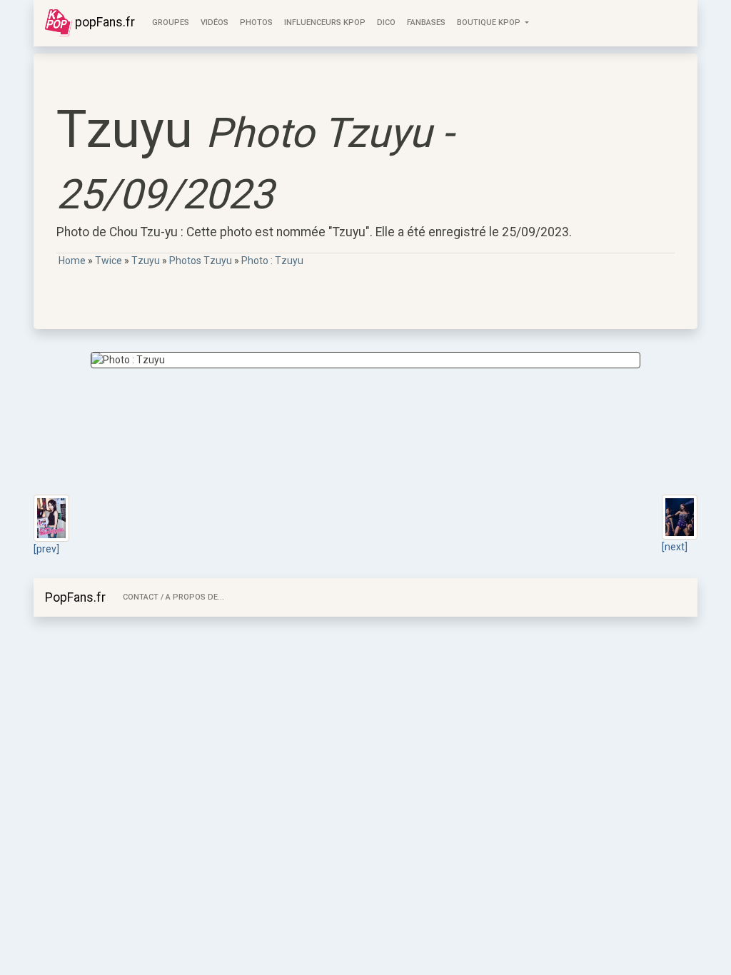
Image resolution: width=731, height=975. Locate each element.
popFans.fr (103, 22)
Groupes (170, 22)
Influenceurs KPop (325, 22)
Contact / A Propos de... (173, 597)
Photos (256, 22)
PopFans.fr (75, 597)
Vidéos (214, 22)
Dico (386, 22)
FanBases (426, 22)
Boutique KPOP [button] (490, 22)
